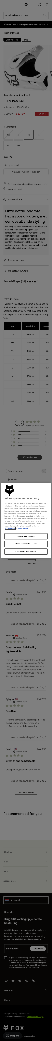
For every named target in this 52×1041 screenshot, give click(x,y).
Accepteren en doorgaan (26, 551)
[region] (26, 520)
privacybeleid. (23, 528)
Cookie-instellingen (26, 536)
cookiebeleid (10, 528)
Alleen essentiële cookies (26, 544)
